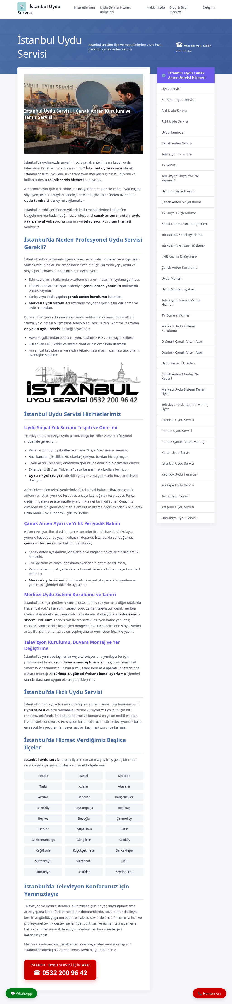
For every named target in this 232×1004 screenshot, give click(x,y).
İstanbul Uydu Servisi (178, 420)
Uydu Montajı (172, 278)
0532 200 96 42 (60, 972)
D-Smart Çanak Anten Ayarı (182, 341)
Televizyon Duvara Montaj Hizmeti (181, 302)
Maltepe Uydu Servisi (178, 485)
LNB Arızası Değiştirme (179, 256)
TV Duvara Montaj (175, 315)
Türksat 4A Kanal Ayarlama (182, 235)
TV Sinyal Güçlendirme (179, 213)
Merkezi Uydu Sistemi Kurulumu (178, 328)
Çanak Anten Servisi (177, 143)
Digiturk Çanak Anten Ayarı (182, 352)
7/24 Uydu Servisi (175, 121)
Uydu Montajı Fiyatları (178, 289)
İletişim (209, 7)
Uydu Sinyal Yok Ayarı (178, 191)
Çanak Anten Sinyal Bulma (182, 202)
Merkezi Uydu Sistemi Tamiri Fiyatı (183, 391)
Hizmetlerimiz (84, 7)
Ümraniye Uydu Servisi (179, 518)
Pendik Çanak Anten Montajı (183, 441)
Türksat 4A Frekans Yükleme (183, 245)
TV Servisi (169, 165)
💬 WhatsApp (21, 993)
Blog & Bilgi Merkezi (178, 9)
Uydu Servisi (171, 89)
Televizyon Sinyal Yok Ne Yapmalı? (180, 178)
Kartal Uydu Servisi (176, 452)
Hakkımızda (156, 7)
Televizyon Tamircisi (177, 154)
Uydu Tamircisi (173, 132)
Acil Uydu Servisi (174, 110)
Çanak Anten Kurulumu (179, 267)
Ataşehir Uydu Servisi (178, 507)
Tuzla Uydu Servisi (175, 496)
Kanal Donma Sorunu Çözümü (185, 224)
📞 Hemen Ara (209, 993)
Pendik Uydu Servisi (177, 431)
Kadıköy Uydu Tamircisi (179, 474)
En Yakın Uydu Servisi (178, 99)
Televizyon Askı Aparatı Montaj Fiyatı (185, 406)
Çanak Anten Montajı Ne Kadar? (180, 376)
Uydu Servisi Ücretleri (178, 363)
